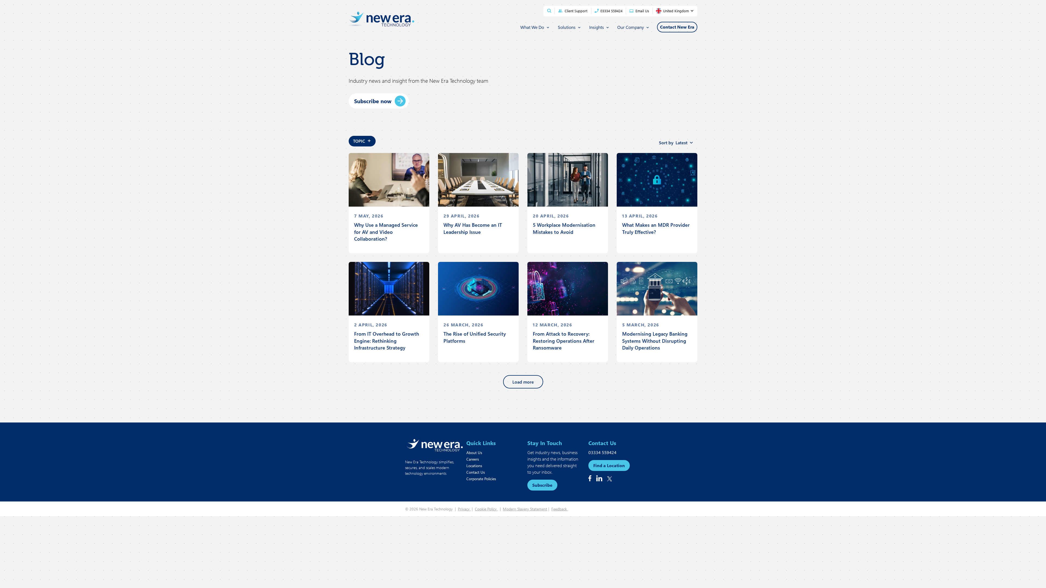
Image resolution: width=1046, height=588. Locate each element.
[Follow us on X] (609, 478)
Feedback (559, 509)
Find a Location (609, 465)
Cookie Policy (486, 509)
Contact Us (475, 472)
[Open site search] (549, 11)
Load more (523, 382)
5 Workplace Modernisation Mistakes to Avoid (564, 228)
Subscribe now (372, 101)
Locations (474, 465)
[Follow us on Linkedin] (599, 478)
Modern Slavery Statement (525, 509)
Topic (362, 140)
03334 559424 (602, 452)
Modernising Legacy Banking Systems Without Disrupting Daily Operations (655, 340)
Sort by (673, 142)
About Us (474, 452)
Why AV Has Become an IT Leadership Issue (472, 228)
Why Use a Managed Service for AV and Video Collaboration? (386, 232)
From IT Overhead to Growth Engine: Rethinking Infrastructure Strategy (386, 340)
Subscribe (542, 485)
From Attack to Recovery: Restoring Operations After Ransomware (563, 340)
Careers (472, 459)
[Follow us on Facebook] (589, 478)
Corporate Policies (481, 478)
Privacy (464, 509)
